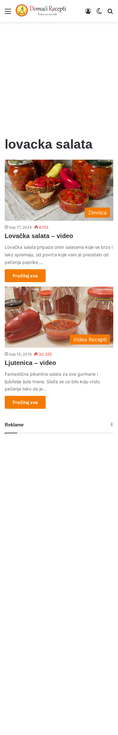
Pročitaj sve (25, 275)
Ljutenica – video (30, 362)
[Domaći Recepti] (41, 11)
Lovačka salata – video (39, 235)
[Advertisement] (59, 75)
